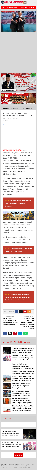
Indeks (22, 464)
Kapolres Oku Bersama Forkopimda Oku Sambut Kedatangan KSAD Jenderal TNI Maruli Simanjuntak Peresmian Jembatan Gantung (22, 368)
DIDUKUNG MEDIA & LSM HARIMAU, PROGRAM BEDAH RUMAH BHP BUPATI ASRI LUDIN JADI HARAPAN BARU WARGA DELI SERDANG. (22, 395)
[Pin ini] (15, 333)
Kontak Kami (4, 467)
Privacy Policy (10, 466)
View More (18, 455)
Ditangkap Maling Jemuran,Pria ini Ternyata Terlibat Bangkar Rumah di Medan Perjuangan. (22, 408)
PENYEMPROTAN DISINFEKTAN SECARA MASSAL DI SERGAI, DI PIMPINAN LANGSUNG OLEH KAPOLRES (27, 322)
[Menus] (35, 3)
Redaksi (3, 466)
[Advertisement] (18, 52)
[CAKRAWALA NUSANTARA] (14, 2)
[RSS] (29, 311)
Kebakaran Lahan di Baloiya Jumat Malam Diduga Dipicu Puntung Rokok (21, 386)
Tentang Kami (25, 466)
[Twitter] (21, 311)
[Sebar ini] (5, 333)
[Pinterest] (25, 311)
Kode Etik (27, 464)
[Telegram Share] (20, 333)
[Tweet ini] (10, 333)
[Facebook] (16, 311)
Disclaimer (17, 466)
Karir (33, 464)
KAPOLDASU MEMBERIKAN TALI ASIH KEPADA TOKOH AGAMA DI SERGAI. (10, 320)
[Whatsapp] (25, 333)
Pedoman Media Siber (24, 467)
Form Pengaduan (13, 467)
